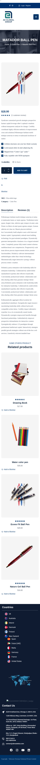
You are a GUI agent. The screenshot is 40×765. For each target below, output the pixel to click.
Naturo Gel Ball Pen (20, 586)
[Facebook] (11, 750)
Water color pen (20, 462)
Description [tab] (7, 210)
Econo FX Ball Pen (20, 524)
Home (7, 44)
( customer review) (18, 115)
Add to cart (22, 170)
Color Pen (16, 44)
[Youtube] (23, 750)
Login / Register (26, 5)
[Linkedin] (28, 750)
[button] (4, 178)
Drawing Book (20, 403)
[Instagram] (17, 750)
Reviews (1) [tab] (24, 210)
